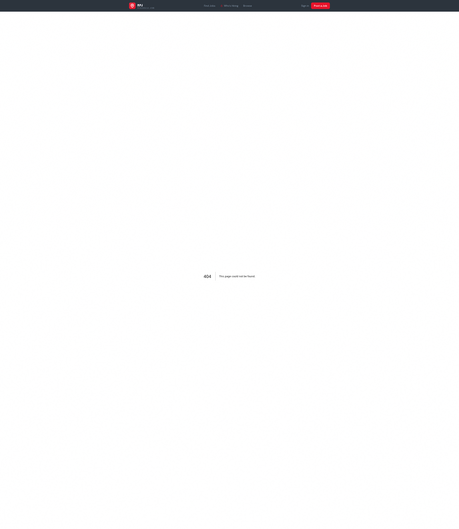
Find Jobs (209, 5)
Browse (247, 5)
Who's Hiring (231, 5)
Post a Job (320, 5)
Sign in (305, 5)
